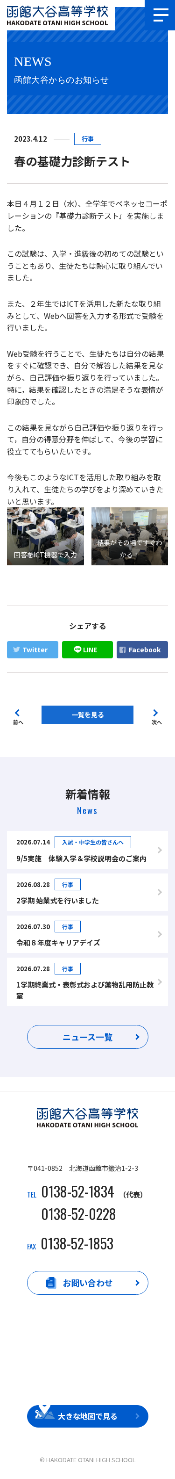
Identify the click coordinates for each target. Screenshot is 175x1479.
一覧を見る (87, 714)
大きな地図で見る (88, 1415)
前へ (18, 721)
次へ (157, 721)
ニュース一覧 (87, 1037)
